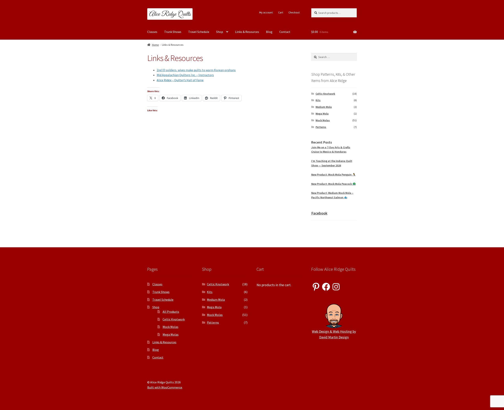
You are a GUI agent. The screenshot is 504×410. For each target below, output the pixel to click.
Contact (284, 32)
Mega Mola (322, 113)
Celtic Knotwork (325, 93)
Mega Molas (171, 334)
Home (155, 45)
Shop (219, 32)
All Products (171, 312)
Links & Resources (247, 32)
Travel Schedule (198, 32)
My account (266, 12)
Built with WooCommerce (164, 387)
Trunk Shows (172, 32)
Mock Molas (323, 120)
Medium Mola (324, 107)
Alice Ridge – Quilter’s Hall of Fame (180, 80)
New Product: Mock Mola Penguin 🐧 (333, 174)
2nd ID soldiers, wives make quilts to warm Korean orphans (196, 70)
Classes (152, 32)
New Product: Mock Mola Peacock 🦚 (333, 184)
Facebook (319, 213)
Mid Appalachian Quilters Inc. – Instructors (185, 75)
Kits (318, 100)
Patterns (321, 127)
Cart (280, 12)
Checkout (294, 12)
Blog (269, 32)
